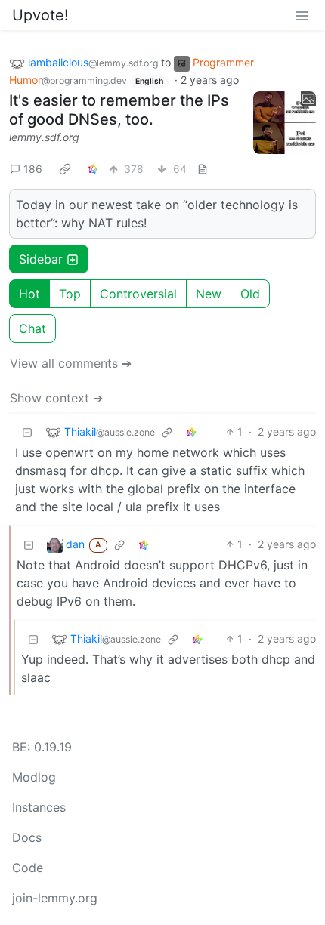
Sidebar (41, 259)
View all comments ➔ (71, 363)
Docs (27, 837)
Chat (32, 328)
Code (27, 867)
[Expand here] (285, 123)
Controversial (138, 293)
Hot (29, 293)
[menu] (302, 15)
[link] (65, 168)
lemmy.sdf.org (44, 137)
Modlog (34, 777)
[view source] (202, 168)
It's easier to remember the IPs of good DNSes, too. (119, 109)
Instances (39, 807)
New (208, 293)
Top (70, 293)
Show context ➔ (56, 397)
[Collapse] (27, 431)
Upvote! (40, 15)
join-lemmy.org (55, 897)
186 (32, 168)
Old (250, 293)
